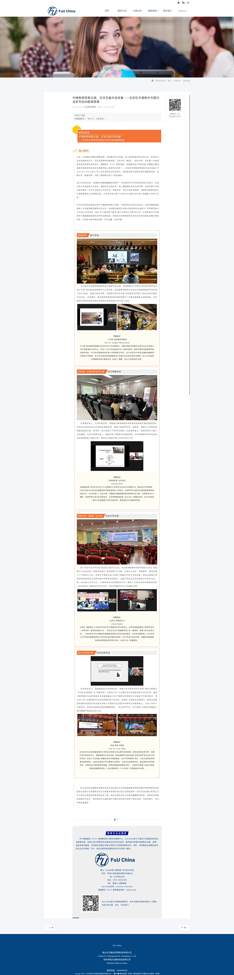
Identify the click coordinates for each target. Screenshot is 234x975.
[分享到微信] (183, 3)
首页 (107, 11)
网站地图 (135, 974)
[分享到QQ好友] (178, 3)
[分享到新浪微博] (188, 3)
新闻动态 (186, 81)
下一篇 (183, 928)
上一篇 (50, 928)
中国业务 (177, 81)
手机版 (129, 974)
